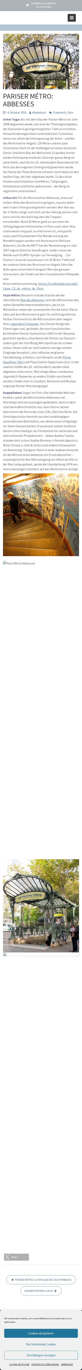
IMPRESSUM (67, 1364)
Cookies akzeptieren (41, 1333)
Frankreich (59, 112)
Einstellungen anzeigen (41, 1355)
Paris (70, 112)
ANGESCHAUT (65, 39)
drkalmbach (39, 112)
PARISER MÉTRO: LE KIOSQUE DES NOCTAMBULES (43, 1279)
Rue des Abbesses (32, 300)
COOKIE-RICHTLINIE (19, 1364)
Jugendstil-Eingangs (24, 324)
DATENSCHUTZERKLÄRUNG (45, 1364)
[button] (16, 1257)
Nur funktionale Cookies (41, 1344)
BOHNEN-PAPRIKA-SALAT (39, 1291)
